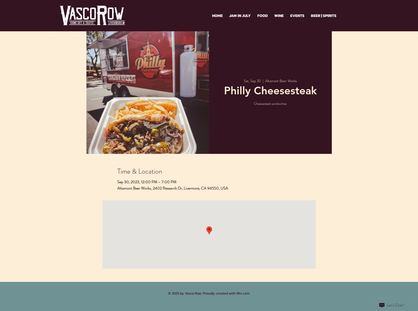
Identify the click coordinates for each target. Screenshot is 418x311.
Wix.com (243, 293)
